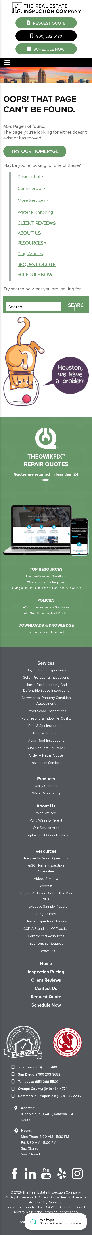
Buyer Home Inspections (46, 670)
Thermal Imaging (46, 733)
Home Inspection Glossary (46, 921)
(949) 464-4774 (42, 1088)
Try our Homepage (35, 151)
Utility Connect (46, 786)
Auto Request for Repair (46, 748)
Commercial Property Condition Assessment (46, 701)
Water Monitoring (35, 212)
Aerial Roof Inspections (46, 741)
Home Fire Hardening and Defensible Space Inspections (46, 688)
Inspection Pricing (46, 972)
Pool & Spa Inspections (46, 726)
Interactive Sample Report (46, 632)
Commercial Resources (46, 936)
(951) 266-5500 (38, 1081)
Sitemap (55, 1202)
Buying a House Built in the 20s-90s (46, 896)
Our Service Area (46, 828)
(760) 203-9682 (39, 1074)
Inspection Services (46, 763)
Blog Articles (30, 253)
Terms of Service (73, 1197)
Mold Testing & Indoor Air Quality (46, 718)
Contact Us (46, 988)
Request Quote (48, 23)
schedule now (48, 49)
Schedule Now (35, 274)
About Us (29, 233)
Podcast (46, 886)
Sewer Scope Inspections (46, 711)
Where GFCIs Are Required (46, 582)
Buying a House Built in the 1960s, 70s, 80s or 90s (46, 588)
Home (46, 963)
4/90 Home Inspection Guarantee (46, 607)
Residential (29, 176)
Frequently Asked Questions (46, 576)
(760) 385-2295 (49, 1095)
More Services (32, 200)
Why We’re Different (46, 820)
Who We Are (46, 813)
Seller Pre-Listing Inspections (46, 678)
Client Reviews (37, 223)
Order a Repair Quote (46, 755)
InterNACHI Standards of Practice (46, 613)
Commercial (30, 188)
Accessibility (38, 1202)
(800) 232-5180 (48, 36)
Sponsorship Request (46, 943)
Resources (30, 243)
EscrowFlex (46, 951)
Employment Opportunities (46, 835)
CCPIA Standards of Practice (46, 929)
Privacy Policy (48, 1197)
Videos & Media (46, 879)
